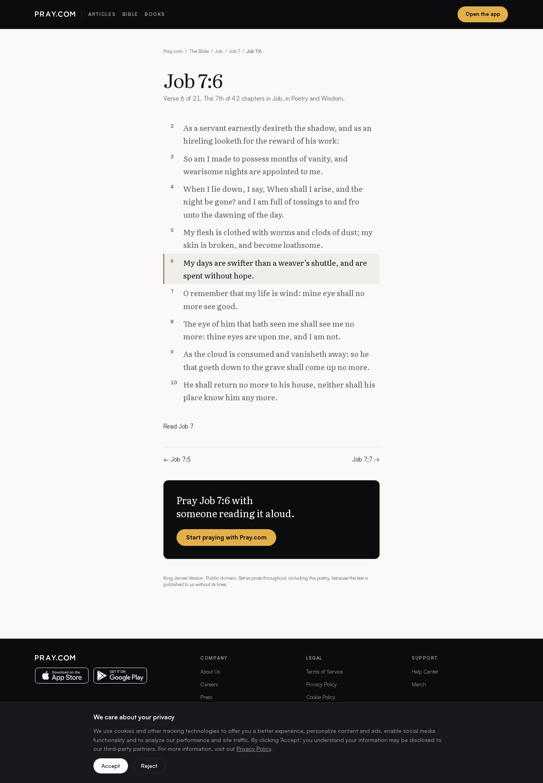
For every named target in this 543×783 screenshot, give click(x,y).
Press (206, 697)
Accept (110, 765)
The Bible (199, 51)
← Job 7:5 (177, 459)
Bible (130, 14)
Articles (102, 14)
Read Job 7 (178, 426)
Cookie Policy (320, 697)
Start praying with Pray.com (226, 537)
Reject (149, 765)
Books (155, 14)
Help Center (425, 671)
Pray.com (173, 51)
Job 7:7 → (366, 459)
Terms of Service (324, 671)
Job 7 (234, 51)
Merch (419, 684)
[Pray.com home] (55, 14)
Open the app (482, 14)
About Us (210, 671)
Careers (209, 684)
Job (219, 51)
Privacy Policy (321, 684)
